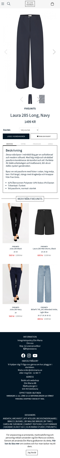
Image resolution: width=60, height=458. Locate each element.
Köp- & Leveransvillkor (30, 346)
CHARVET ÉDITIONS (33, 424)
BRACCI (11, 421)
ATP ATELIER (29, 418)
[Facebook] (23, 355)
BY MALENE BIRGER (33, 421)
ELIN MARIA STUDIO (35, 427)
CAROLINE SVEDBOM (12, 424)
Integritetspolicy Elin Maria (30, 340)
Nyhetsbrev (31, 348)
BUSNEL (19, 421)
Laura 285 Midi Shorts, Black (44, 248)
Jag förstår (31, 453)
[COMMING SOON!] (35, 355)
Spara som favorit (44, 136)
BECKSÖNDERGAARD (46, 418)
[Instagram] (29, 355)
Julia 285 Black (15, 248)
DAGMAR (8, 427)
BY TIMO (48, 421)
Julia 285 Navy (16, 309)
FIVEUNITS (30, 108)
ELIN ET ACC (19, 427)
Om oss (30, 343)
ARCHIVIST (17, 418)
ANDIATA (7, 418)
